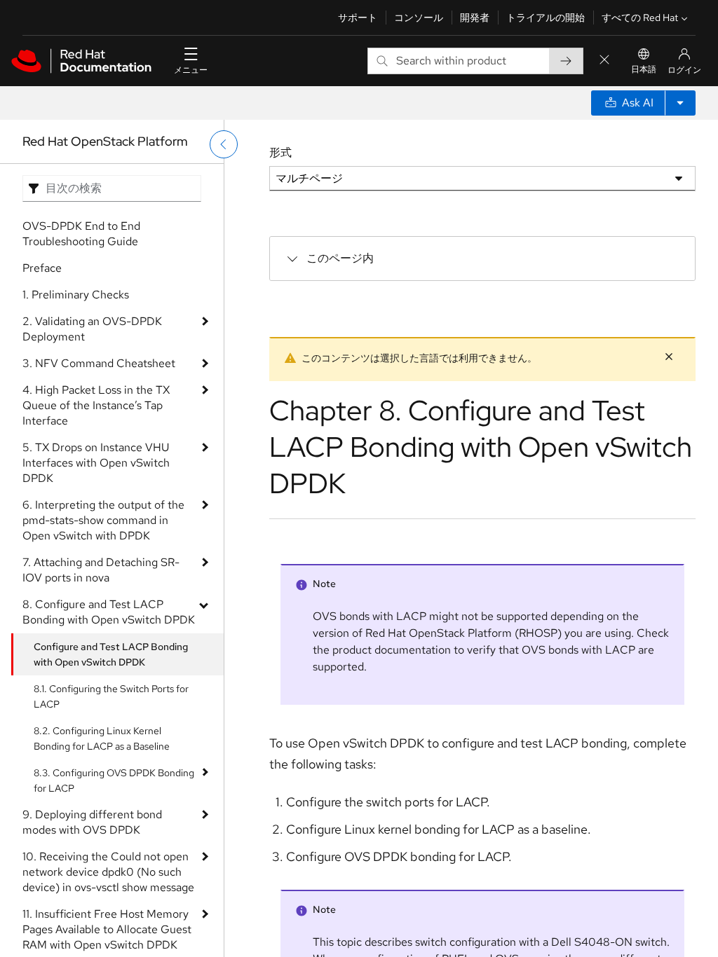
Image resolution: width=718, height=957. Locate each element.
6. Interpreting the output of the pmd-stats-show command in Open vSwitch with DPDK (103, 520)
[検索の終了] (604, 60)
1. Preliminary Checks (75, 294)
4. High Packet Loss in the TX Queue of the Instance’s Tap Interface (96, 405)
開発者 (474, 17)
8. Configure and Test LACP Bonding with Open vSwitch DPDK (108, 612)
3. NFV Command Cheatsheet (98, 363)
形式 (280, 152)
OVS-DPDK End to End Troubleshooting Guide (81, 234)
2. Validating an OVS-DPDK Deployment (92, 329)
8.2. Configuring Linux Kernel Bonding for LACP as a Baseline (102, 738)
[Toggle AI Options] (680, 103)
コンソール (418, 17)
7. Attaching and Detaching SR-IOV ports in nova (101, 570)
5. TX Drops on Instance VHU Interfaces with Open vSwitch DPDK (96, 463)
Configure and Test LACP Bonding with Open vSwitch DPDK (111, 654)
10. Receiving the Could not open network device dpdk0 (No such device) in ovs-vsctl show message (108, 872)
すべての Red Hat (640, 17)
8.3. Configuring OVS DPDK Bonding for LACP (114, 780)
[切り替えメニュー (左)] (224, 144)
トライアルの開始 (545, 17)
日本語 (643, 69)
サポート (357, 17)
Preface (42, 268)
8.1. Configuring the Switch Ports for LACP (111, 696)
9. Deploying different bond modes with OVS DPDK (92, 822)
